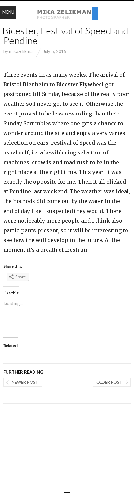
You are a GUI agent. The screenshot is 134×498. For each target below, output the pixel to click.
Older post (109, 382)
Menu (8, 12)
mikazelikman (22, 51)
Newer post (25, 382)
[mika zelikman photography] (67, 14)
